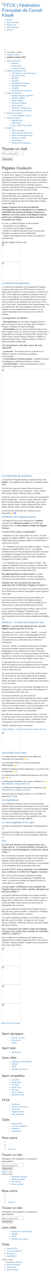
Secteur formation (14, 61)
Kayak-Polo (16, 1087)
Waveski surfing (18, 1094)
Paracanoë (16, 1040)
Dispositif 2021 (17, 120)
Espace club (11, 24)
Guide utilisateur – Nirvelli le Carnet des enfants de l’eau (24, 729)
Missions (15, 63)
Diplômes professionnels (16, 70)
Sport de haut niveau (20, 1106)
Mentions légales (18, 1179)
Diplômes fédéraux (14, 93)
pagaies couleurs (13, 54)
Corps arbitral (17, 105)
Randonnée (16, 1052)
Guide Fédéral (17, 100)
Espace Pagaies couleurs (22, 115)
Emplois (10, 128)
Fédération (16, 1104)
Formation (16, 1109)
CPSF (14, 1066)
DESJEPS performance (21, 83)
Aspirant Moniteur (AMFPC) (22, 95)
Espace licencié (13, 22)
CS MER (15, 88)
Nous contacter (18, 1184)
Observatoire (17, 140)
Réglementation (18, 1111)
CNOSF (15, 1064)
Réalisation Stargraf (19, 1176)
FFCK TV (11, 1149)
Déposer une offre (19, 138)
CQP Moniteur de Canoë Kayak (24, 73)
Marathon (15, 1089)
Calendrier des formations (22, 90)
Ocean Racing (17, 1092)
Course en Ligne (18, 1037)
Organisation (17, 65)
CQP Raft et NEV (18, 75)
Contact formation (19, 68)
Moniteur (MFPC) (18, 98)
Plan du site (16, 1181)
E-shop (9, 20)
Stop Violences (12, 27)
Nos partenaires (18, 1114)
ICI (11, 796)
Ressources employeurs (21, 142)
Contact (10, 29)
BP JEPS (15, 78)
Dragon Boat (17, 1082)
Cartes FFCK (17, 1123)
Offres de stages (18, 130)
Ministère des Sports (20, 1069)
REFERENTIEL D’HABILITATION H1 (16, 784)
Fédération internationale (21, 1061)
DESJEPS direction (19, 85)
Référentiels (16, 123)
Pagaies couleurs (13, 118)
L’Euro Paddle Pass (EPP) (22, 125)
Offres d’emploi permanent (22, 135)
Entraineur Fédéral (19, 103)
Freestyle (15, 1084)
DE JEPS (15, 80)
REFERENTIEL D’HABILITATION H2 (16, 790)
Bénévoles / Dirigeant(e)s (22, 108)
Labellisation (17, 1131)
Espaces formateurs (15, 113)
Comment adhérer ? (20, 1126)
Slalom (14, 1042)
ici (28, 759)
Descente (15, 1079)
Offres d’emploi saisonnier (22, 133)
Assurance (16, 1128)
